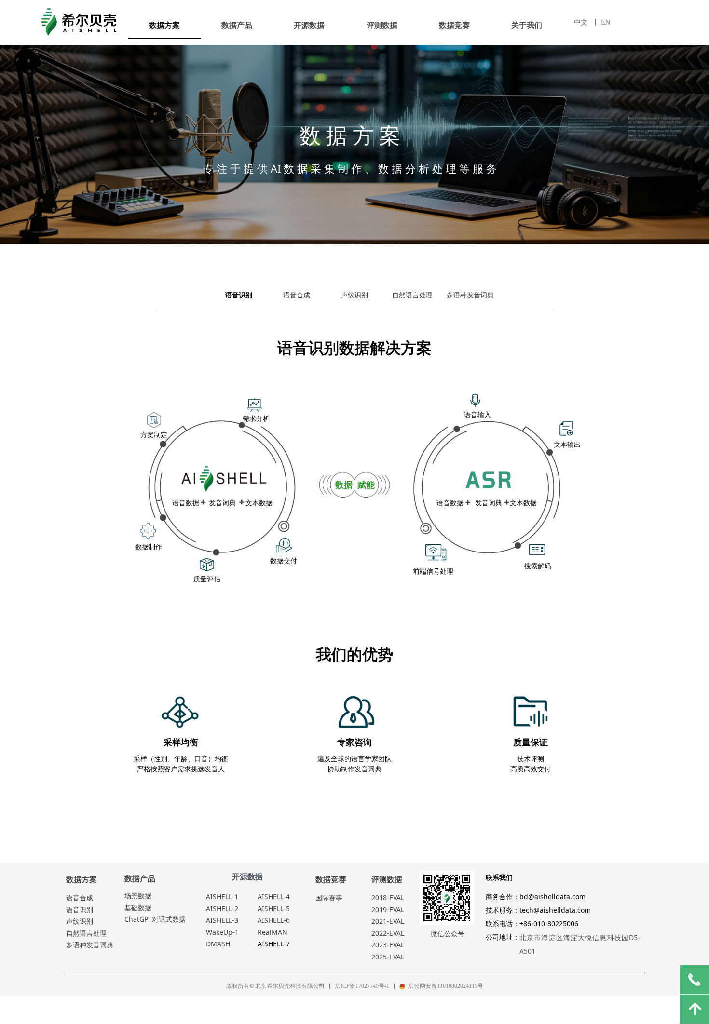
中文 (580, 22)
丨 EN (601, 22)
